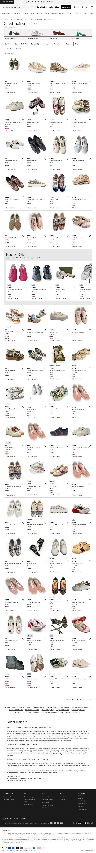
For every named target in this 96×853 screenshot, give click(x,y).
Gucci (12, 19)
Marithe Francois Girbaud (79, 707)
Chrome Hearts (38, 707)
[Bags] (50, 13)
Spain (30, 850)
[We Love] (82, 13)
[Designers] (21, 13)
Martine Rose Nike (32, 710)
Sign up (85, 7)
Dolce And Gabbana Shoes (52, 712)
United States (19, 850)
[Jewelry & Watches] (65, 13)
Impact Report (82, 804)
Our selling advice (47, 800)
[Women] (29, 13)
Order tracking (28, 797)
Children (39, 13)
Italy (35, 850)
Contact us (63, 800)
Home (6, 19)
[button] (92, 7)
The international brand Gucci (16, 731)
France (3, 850)
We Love (78, 13)
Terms (31, 823)
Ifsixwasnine (51, 707)
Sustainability (82, 801)
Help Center (63, 797)
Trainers (31, 19)
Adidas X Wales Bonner (13, 707)
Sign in (76, 7)
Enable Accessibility (7, 2)
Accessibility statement (9, 823)
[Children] (43, 13)
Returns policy (28, 804)
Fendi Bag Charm (78, 710)
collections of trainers (45, 771)
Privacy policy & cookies (41, 823)
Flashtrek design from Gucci (17, 780)
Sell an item (66, 7)
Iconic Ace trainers (13, 776)
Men (32, 13)
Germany (26, 850)
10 (86, 699)
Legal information (23, 823)
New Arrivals (6, 13)
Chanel (27, 707)
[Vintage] (74, 13)
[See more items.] (91, 281)
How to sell (45, 797)
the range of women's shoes (20, 748)
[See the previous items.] (5, 281)
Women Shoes (21, 19)
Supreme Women (62, 710)
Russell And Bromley (73, 712)
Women (25, 13)
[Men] (35, 13)
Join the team (82, 806)
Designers (16, 13)
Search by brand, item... (13, 7)
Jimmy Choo (63, 707)
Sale (85, 13)
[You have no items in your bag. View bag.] (92, 7)
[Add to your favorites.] (23, 81)
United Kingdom (10, 850)
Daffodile (36, 712)
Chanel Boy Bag (48, 710)
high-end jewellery (14, 767)
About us (80, 798)
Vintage (69, 13)
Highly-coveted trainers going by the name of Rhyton (25, 778)
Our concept (7, 797)
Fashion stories (82, 809)
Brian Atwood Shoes (23, 712)
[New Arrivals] (11, 13)
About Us (93, 13)
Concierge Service (8, 800)
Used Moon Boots (16, 710)
